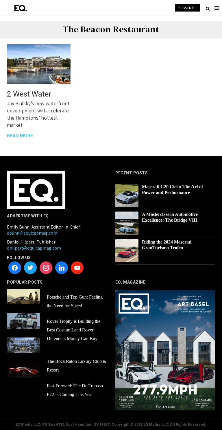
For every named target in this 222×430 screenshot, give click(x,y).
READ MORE (20, 135)
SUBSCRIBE (188, 7)
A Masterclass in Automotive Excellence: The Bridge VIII (170, 217)
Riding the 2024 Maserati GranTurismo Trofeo (166, 244)
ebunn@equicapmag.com (32, 233)
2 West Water (29, 94)
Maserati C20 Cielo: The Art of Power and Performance (172, 189)
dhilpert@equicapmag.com (34, 248)
